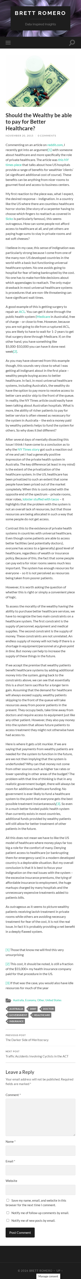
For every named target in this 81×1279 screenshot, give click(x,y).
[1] (50, 150)
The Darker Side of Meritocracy (27, 1038)
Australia (18, 1000)
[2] (15, 351)
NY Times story (28, 449)
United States (53, 1000)
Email (10, 1161)
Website (11, 1181)
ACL (22, 311)
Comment (13, 1095)
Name (11, 1141)
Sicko (9, 219)
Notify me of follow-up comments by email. (40, 1213)
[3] (58, 804)
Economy (30, 1000)
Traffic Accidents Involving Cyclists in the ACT (37, 1054)
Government (18, 1015)
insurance (16, 1021)
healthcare (42, 1015)
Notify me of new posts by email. (33, 1220)
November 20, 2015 (19, 135)
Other (40, 1000)
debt (33, 1008)
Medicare (43, 316)
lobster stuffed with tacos (41, 499)
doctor (48, 1008)
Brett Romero (40, 13)
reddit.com (55, 145)
